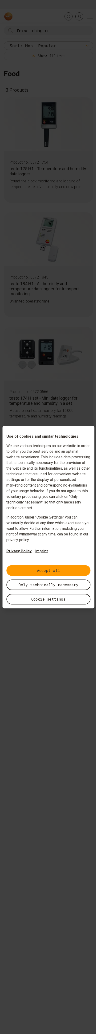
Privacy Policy (19, 551)
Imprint (41, 551)
